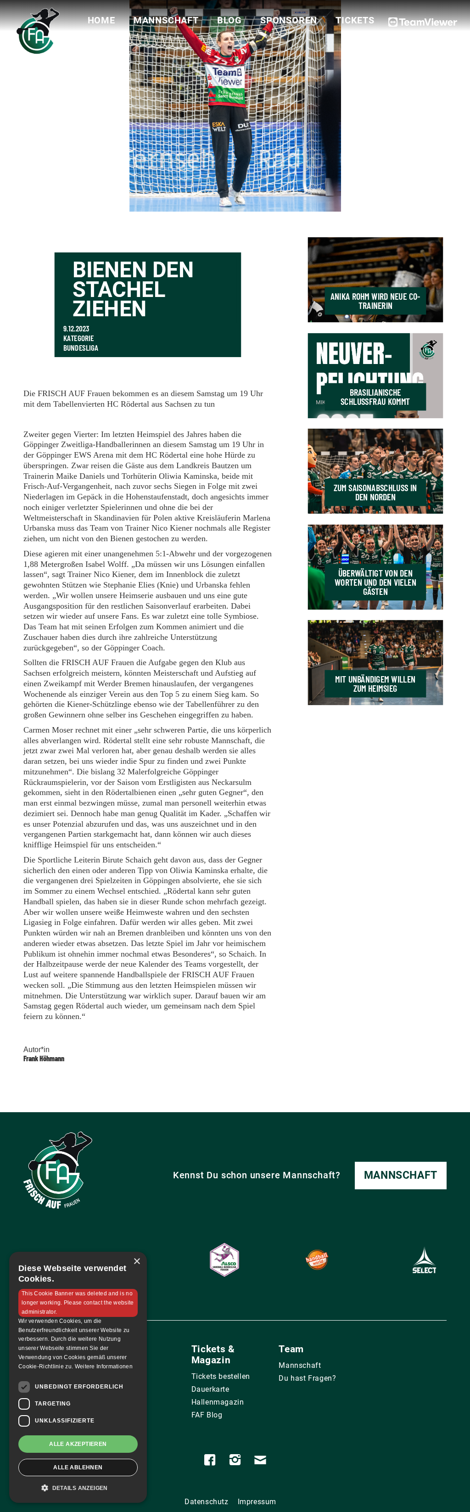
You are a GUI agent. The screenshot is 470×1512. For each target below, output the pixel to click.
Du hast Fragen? (307, 1378)
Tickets (355, 20)
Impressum (257, 1501)
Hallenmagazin (217, 1402)
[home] (36, 34)
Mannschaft (166, 20)
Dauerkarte (210, 1389)
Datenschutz (207, 1501)
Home (101, 20)
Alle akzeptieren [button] (77, 1444)
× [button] (136, 1261)
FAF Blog (207, 1415)
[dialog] (78, 1377)
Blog (229, 20)
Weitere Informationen (104, 1366)
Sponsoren (288, 20)
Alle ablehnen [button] (77, 1467)
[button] (78, 1488)
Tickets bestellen (220, 1376)
